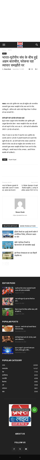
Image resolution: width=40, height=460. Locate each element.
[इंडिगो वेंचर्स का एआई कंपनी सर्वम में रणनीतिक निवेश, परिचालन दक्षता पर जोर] (7, 234)
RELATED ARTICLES (10, 226)
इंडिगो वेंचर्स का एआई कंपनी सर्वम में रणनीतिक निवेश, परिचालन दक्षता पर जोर (26, 234)
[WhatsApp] (20, 74)
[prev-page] (3, 263)
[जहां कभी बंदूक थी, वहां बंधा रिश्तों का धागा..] (7, 301)
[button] (3, 45)
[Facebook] (4, 74)
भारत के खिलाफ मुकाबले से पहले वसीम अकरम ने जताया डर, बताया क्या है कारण (10, 188)
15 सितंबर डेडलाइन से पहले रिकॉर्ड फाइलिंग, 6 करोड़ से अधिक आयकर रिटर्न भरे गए (29, 188)
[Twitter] (9, 74)
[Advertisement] (20, 21)
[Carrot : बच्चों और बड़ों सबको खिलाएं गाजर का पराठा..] (7, 329)
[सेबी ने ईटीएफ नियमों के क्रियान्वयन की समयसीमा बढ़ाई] (7, 245)
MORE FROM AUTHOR (28, 226)
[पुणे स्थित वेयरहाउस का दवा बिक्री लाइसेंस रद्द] (7, 255)
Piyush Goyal (12, 159)
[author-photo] (20, 209)
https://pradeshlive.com (20, 215)
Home (4, 50)
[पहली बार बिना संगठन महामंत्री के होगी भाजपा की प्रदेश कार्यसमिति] (7, 291)
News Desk (7, 69)
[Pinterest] (14, 74)
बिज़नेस (10, 50)
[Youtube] (26, 449)
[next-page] (7, 263)
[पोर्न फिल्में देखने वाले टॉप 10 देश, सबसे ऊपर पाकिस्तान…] (7, 339)
